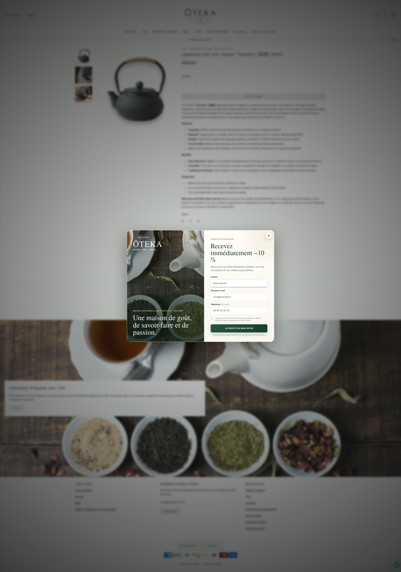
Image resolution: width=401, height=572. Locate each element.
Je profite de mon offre (239, 328)
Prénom (214, 277)
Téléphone (220, 304)
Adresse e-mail (218, 290)
